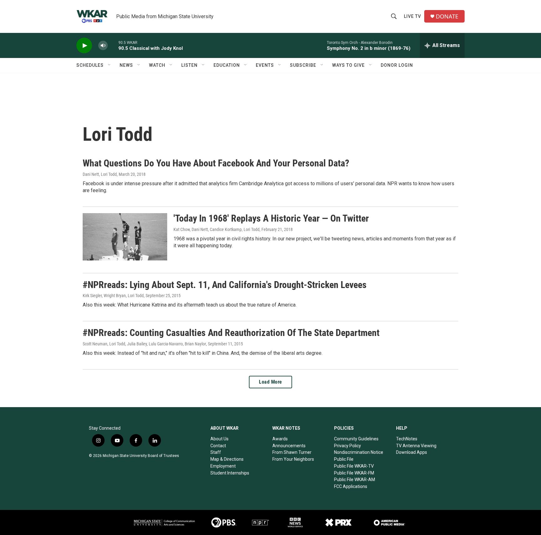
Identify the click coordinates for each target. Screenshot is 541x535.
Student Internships (229, 472)
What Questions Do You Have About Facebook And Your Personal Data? (216, 163)
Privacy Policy (347, 445)
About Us (219, 438)
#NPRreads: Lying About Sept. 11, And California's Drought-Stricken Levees (225, 284)
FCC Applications (350, 486)
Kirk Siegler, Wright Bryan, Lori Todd (113, 295)
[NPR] (260, 522)
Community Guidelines (356, 438)
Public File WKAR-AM (354, 479)
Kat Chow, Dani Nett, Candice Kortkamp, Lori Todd (216, 229)
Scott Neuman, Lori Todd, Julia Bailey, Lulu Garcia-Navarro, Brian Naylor (144, 343)
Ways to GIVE (348, 65)
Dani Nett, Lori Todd (100, 174)
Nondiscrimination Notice (358, 452)
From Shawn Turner (292, 452)
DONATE (447, 16)
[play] (84, 45)
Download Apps (411, 452)
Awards (280, 438)
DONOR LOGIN (397, 65)
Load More (270, 382)
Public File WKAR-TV (354, 466)
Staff (215, 452)
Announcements (289, 445)
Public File (343, 459)
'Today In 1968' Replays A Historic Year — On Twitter (271, 218)
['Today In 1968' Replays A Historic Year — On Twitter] (125, 236)
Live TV (412, 16)
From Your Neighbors (293, 459)
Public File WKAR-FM (354, 472)
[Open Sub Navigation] (109, 65)
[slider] (113, 45)
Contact (218, 445)
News (126, 65)
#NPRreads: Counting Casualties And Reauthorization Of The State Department (231, 332)
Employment (223, 466)
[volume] (103, 46)
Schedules (90, 65)
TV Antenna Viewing (416, 445)
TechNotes (406, 438)
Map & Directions (227, 459)
